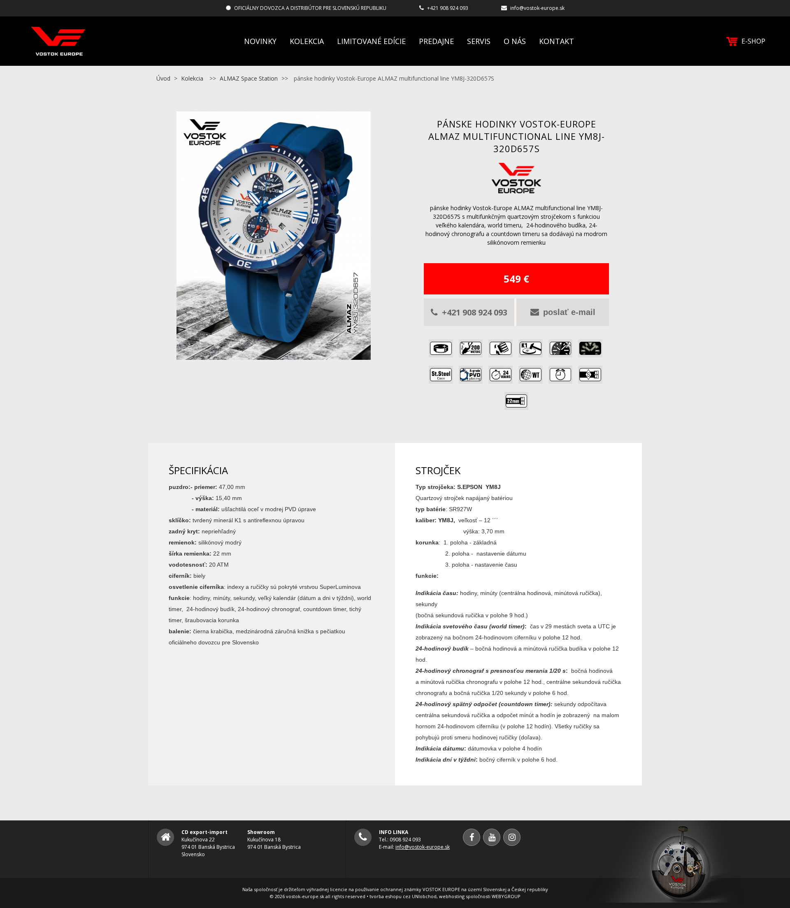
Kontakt (556, 41)
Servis (478, 41)
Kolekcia (307, 41)
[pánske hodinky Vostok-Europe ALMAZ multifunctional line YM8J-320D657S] (274, 354)
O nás (515, 41)
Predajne (436, 41)
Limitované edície (371, 41)
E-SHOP (753, 41)
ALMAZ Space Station (249, 78)
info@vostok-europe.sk (537, 8)
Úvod (163, 78)
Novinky (260, 41)
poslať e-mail (569, 312)
